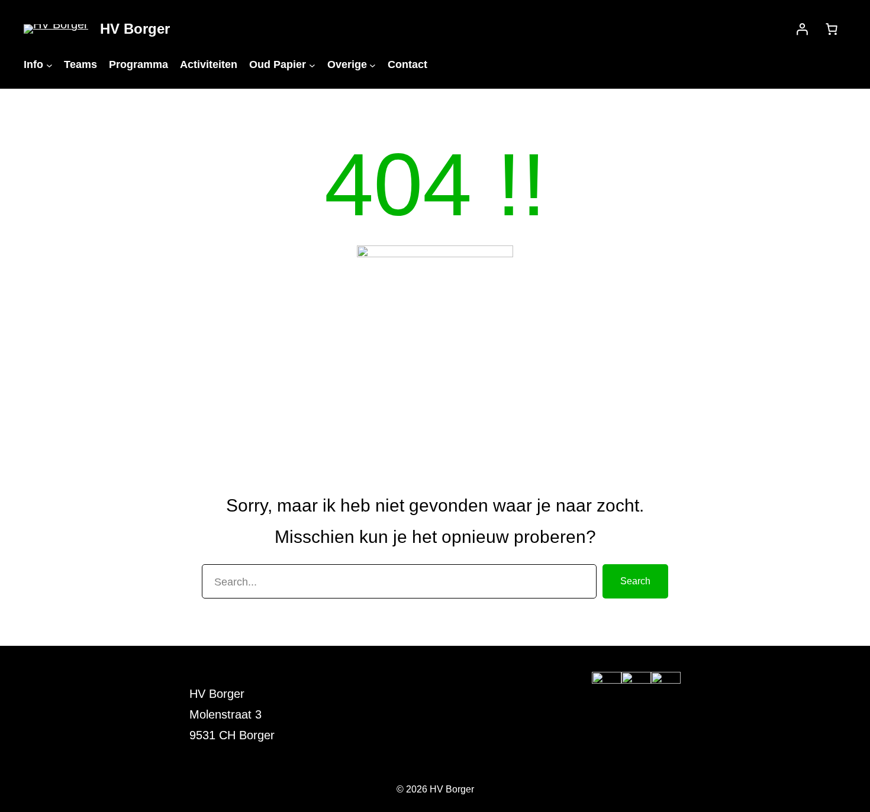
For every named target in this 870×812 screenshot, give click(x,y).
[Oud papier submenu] (312, 65)
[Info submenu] (49, 65)
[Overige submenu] (372, 65)
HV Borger (135, 29)
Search (635, 581)
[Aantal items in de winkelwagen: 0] (831, 29)
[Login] (802, 29)
